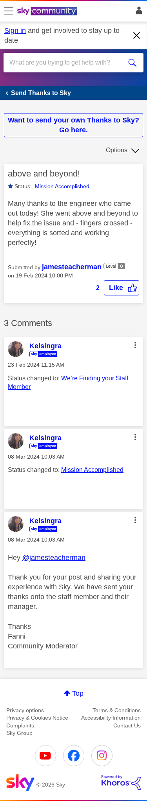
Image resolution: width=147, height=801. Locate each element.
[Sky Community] (48, 12)
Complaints (20, 725)
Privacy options (25, 710)
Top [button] (77, 693)
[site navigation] (8, 11)
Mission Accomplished (62, 186)
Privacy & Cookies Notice (37, 718)
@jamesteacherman (53, 558)
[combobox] (66, 62)
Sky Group (19, 733)
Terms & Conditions (117, 710)
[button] (121, 287)
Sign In (137, 12)
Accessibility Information (111, 718)
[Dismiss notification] (137, 35)
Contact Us (127, 725)
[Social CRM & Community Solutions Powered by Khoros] (121, 782)
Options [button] (116, 150)
